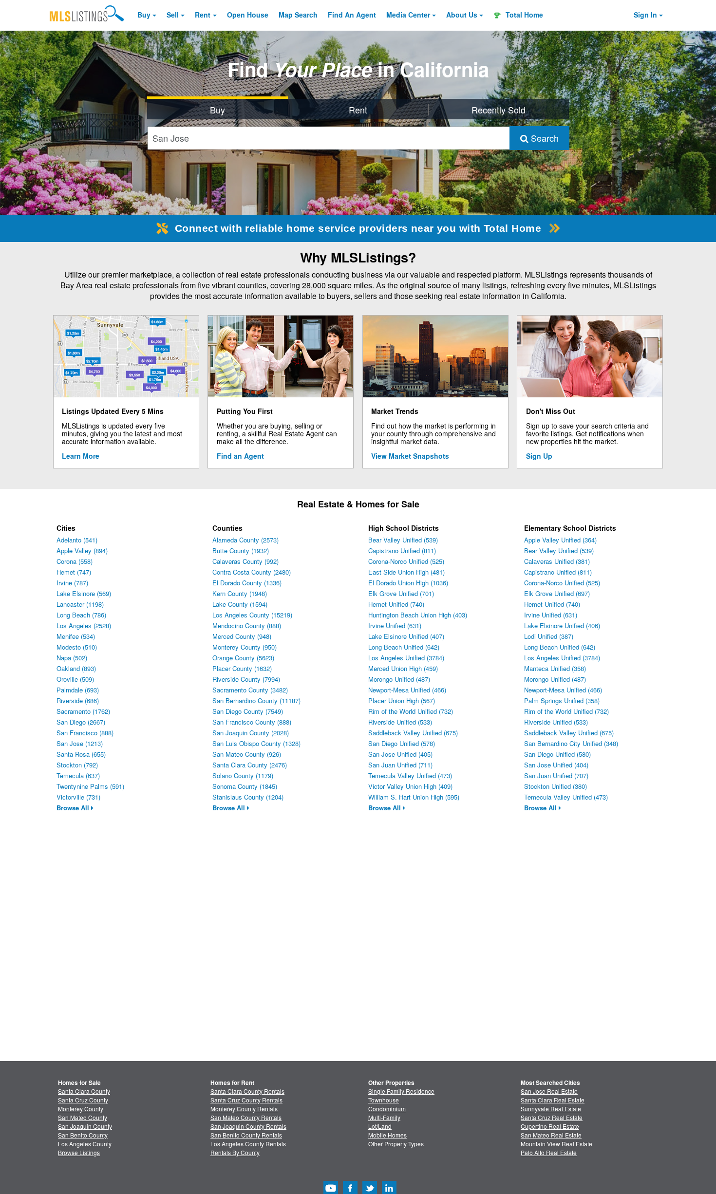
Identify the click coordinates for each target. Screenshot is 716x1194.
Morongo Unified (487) (399, 679)
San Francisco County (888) (251, 722)
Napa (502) (72, 657)
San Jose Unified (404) (556, 764)
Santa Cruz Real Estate (552, 1117)
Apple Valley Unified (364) (560, 539)
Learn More (80, 456)
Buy (144, 14)
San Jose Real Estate (549, 1091)
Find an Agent (240, 456)
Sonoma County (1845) (244, 786)
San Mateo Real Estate (551, 1135)
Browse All (74, 807)
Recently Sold (498, 109)
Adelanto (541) (77, 539)
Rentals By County (235, 1152)
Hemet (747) (74, 572)
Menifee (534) (76, 636)
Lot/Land (380, 1126)
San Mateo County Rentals (246, 1117)
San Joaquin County (85, 1126)
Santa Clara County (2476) (249, 764)
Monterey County (80, 1108)
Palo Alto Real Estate (549, 1152)
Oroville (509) (75, 679)
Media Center (408, 14)
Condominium (387, 1108)
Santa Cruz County (83, 1100)
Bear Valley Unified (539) (403, 539)
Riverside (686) (78, 700)
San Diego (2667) (81, 722)
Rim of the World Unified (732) (410, 711)
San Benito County (83, 1135)
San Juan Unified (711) (400, 764)
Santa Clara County (84, 1091)
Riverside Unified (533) (400, 722)
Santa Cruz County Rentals (246, 1100)
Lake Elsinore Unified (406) (562, 625)
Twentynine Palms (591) (90, 786)
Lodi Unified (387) (548, 636)
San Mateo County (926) (246, 754)
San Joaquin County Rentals (248, 1126)
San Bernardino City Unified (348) (571, 743)
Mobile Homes (387, 1135)
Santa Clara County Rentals (247, 1091)
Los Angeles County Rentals (248, 1143)
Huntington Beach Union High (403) (417, 614)
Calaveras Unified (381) (557, 561)
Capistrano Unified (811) (402, 550)
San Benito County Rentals (246, 1135)
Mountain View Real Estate (556, 1143)
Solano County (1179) (242, 775)
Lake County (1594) (239, 604)
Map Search (298, 14)
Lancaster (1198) (80, 604)
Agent (352, 14)
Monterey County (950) (244, 647)
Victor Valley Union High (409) (410, 786)
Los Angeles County (85, 1143)
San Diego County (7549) (247, 711)
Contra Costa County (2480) (251, 572)
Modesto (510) (77, 647)
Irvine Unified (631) (394, 625)
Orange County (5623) (243, 657)
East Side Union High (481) (406, 572)
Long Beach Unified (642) (403, 647)
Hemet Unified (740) (396, 604)
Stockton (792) (77, 764)
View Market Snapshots (410, 456)
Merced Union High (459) (403, 668)
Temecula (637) (78, 775)
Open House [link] (247, 14)
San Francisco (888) (85, 732)
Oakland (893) (76, 668)
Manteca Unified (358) (555, 668)
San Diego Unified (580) (557, 754)
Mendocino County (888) (246, 625)
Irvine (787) (72, 582)
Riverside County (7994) (246, 679)
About (461, 14)
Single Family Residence (401, 1091)
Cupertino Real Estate (550, 1126)
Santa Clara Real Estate (552, 1100)
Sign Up (539, 456)
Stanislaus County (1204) (247, 797)
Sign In (645, 14)
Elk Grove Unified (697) (557, 593)
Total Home (523, 14)
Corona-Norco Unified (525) (406, 561)
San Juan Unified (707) (556, 775)
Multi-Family (384, 1117)
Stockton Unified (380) (555, 786)
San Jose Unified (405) (400, 754)
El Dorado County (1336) (247, 582)
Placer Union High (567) (401, 700)
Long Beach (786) (81, 614)
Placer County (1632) (242, 668)
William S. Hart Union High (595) (413, 797)
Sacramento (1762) (83, 711)
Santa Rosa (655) (81, 754)
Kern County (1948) (239, 593)
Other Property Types (396, 1143)
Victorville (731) (78, 797)
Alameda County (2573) (245, 539)
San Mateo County (82, 1117)
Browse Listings (79, 1152)
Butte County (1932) (240, 550)
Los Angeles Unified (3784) (406, 657)
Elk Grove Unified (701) (401, 593)
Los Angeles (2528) (84, 625)
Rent (202, 14)
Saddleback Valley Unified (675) (413, 732)
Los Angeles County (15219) (252, 614)
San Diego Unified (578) (401, 743)
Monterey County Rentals (244, 1108)
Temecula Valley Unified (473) (410, 775)
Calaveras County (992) (245, 561)
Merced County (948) (241, 636)
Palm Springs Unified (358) (562, 700)
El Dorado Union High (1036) (408, 582)
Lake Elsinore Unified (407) (406, 636)
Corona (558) (75, 561)
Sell (173, 14)
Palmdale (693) (78, 689)
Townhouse (383, 1100)
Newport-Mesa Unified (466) (407, 689)
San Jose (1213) (80, 743)
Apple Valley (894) (82, 550)
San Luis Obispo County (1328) (256, 743)
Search (543, 137)
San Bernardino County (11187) (256, 700)
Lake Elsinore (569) (84, 593)
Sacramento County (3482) (250, 689)
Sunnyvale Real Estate (551, 1108)
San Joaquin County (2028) (250, 732)
